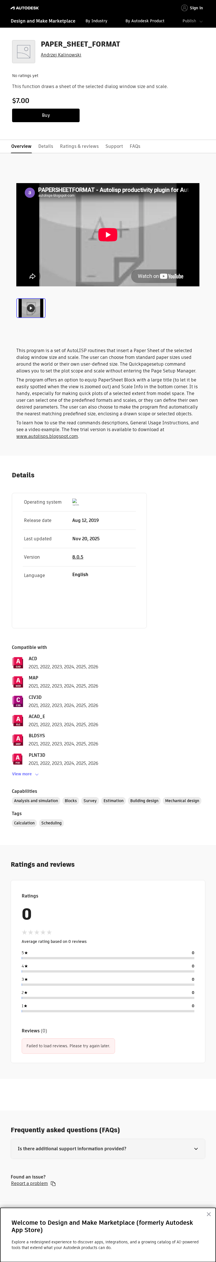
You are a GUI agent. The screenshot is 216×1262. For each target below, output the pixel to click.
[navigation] (108, 21)
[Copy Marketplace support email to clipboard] (53, 1183)
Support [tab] (114, 146)
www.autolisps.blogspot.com (47, 436)
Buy (46, 115)
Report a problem (29, 1183)
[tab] (30, 310)
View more (22, 774)
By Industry (96, 21)
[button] (108, 1149)
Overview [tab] (21, 146)
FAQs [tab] (135, 146)
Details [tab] (45, 146)
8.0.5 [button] (77, 557)
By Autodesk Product (145, 21)
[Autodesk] (25, 8)
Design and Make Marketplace (43, 21)
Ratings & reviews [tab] (79, 146)
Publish (189, 21)
